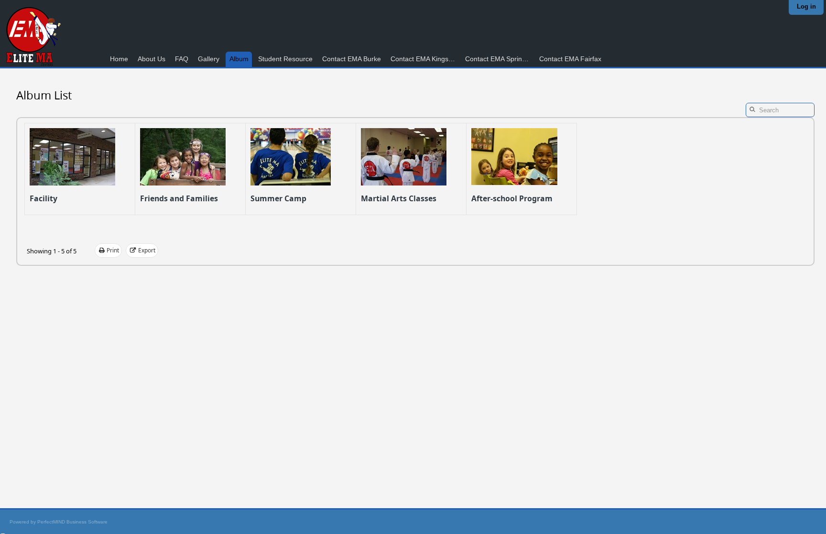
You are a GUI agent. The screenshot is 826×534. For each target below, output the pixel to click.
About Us (151, 59)
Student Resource (285, 59)
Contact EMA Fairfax (570, 59)
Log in (806, 6)
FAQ (181, 59)
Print (113, 250)
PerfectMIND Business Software (72, 521)
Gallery (208, 59)
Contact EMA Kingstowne (425, 59)
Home (119, 59)
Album (239, 59)
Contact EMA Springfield (499, 59)
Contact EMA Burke (351, 59)
